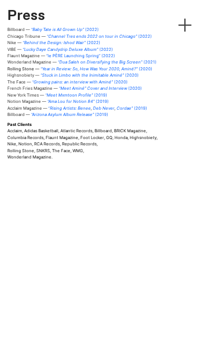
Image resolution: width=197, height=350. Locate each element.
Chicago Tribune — (79, 36)
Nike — (53, 42)
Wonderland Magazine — (82, 62)
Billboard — (53, 29)
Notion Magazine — (58, 101)
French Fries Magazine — (74, 88)
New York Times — (57, 95)
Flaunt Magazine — (61, 55)
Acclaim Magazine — (42, 108)
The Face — (67, 81)
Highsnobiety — (73, 75)
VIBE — (60, 49)
